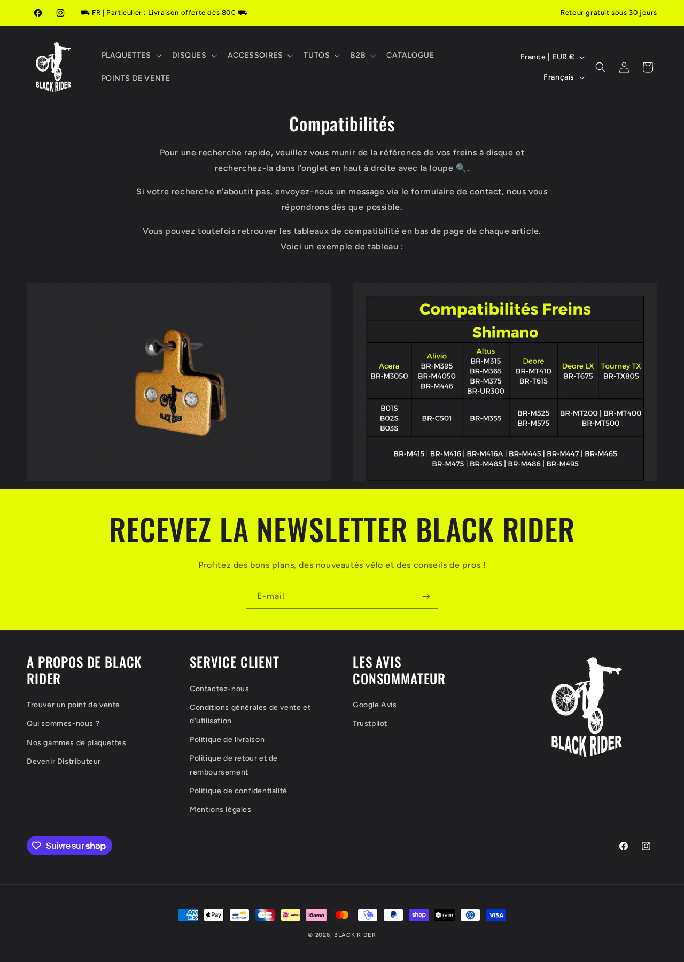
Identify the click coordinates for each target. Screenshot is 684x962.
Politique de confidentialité (238, 790)
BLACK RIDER (355, 935)
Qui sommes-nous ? (63, 724)
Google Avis (375, 704)
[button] (130, 55)
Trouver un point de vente (73, 704)
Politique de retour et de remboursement (234, 765)
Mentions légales (221, 809)
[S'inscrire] (426, 596)
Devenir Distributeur (64, 761)
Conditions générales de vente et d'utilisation (250, 714)
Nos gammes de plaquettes (76, 742)
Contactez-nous (219, 688)
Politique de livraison (227, 739)
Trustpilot (370, 724)
